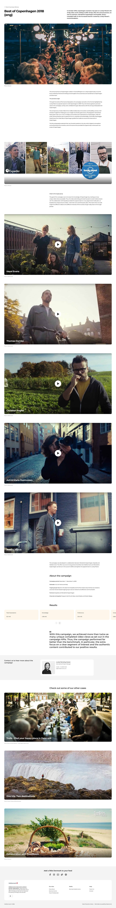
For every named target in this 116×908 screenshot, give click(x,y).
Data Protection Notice (87, 904)
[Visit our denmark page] (50, 874)
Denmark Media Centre (75, 889)
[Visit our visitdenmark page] (58, 874)
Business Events (53, 891)
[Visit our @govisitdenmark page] (62, 874)
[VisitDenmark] (13, 883)
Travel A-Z (91, 889)
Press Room (52, 889)
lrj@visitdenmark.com (61, 668)
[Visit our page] (54, 874)
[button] (6, 273)
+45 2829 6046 (63, 667)
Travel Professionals (53, 893)
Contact (91, 891)
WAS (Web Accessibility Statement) (103, 904)
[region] (58, 244)
